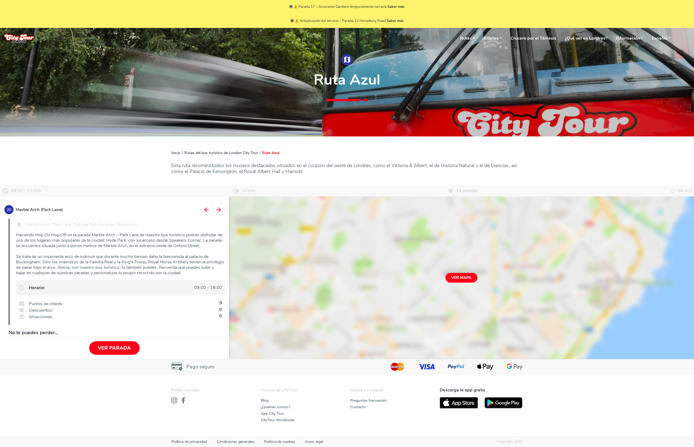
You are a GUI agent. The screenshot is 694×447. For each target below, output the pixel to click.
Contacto (358, 407)
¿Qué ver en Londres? (586, 38)
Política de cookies (279, 441)
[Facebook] (183, 401)
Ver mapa (461, 277)
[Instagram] (174, 401)
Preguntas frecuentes (368, 400)
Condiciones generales (235, 441)
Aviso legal (314, 441)
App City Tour (272, 413)
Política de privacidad (189, 441)
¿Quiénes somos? (275, 407)
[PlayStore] (503, 402)
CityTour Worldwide (277, 420)
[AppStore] (459, 402)
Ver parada (114, 348)
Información (628, 38)
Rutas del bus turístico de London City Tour (221, 152)
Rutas (466, 38)
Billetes (491, 38)
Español (659, 38)
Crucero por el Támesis (533, 38)
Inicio (175, 152)
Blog (264, 400)
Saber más (395, 6)
